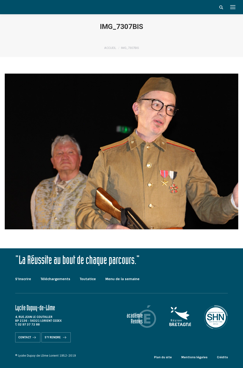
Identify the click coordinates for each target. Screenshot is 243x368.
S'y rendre (53, 337)
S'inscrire (23, 279)
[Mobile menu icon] (233, 7)
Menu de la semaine (122, 279)
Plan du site (163, 357)
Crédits (222, 357)
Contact (24, 337)
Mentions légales (194, 357)
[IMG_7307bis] (121, 151)
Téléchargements (55, 279)
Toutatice (88, 279)
